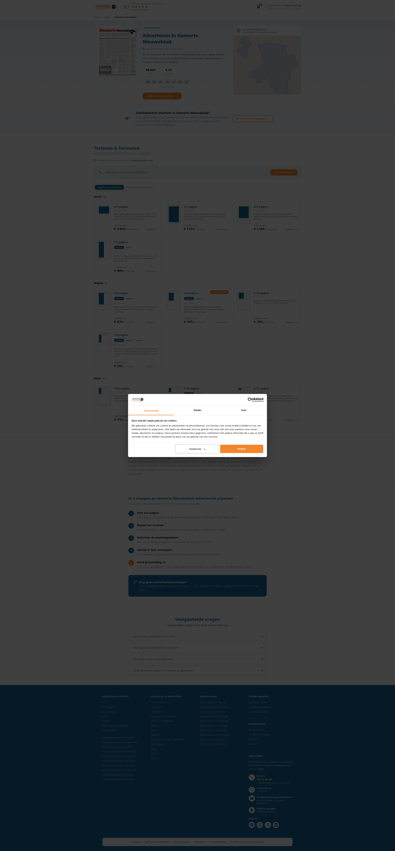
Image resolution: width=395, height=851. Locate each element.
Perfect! (241, 449)
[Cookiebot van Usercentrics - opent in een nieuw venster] (250, 400)
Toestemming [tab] (151, 410)
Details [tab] (197, 410)
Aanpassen (195, 449)
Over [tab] (243, 410)
